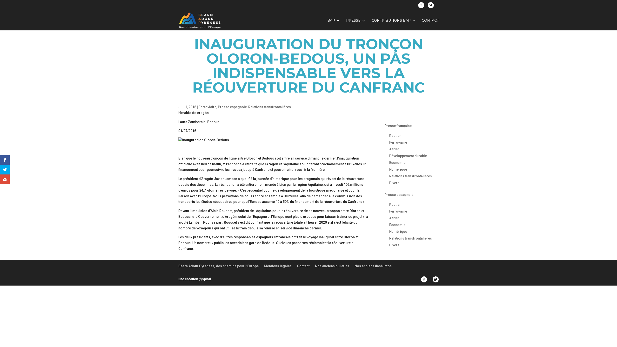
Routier (395, 136)
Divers (394, 183)
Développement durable (408, 156)
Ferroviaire (207, 107)
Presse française (398, 125)
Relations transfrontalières (269, 107)
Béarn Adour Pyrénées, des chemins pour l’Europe (218, 266)
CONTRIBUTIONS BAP (391, 21)
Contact (430, 21)
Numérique (398, 169)
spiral (205, 279)
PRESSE (353, 21)
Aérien (394, 149)
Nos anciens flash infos (373, 266)
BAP (331, 21)
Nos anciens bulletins (332, 266)
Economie (397, 163)
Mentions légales (278, 266)
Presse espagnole (232, 107)
